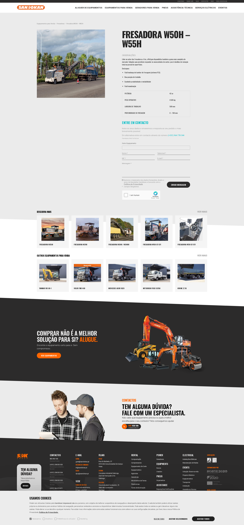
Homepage (180, 1)
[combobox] (156, 148)
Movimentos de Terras (138, 481)
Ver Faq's (25, 486)
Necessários (36, 519)
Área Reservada (221, 1)
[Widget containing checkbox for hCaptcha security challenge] (141, 195)
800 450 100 (54, 459)
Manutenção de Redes (190, 463)
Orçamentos (160, 480)
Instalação (186, 486)
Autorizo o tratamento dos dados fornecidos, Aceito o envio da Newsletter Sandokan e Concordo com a (144, 182)
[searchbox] (123, 147)
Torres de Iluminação (138, 488)
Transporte (186, 482)
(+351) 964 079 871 (56, 488)
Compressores (136, 463)
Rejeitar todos (159, 519)
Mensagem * (126, 163)
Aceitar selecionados (178, 518)
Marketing (83, 519)
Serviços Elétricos (205, 8)
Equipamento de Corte (139, 466)
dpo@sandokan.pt (82, 474)
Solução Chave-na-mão (191, 472)
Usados (159, 472)
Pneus (165, 8)
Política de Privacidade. (48, 512)
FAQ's (212, 1)
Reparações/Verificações (165, 489)
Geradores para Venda (147, 8)
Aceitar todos (203, 518)
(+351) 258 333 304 (56, 472)
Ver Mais (202, 212)
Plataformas (135, 484)
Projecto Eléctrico (188, 475)
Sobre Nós (190, 1)
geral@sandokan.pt (82, 462)
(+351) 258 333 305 (56, 480)
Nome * (125, 153)
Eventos (222, 8)
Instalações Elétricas (190, 459)
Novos (158, 468)
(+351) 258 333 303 (56, 465)
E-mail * (160, 158)
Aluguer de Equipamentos (88, 8)
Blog (197, 1)
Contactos (204, 1)
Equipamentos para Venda (119, 8)
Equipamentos (188, 479)
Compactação (136, 459)
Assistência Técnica (182, 8)
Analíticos (48, 519)
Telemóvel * (161, 153)
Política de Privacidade (133, 184)
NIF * (124, 158)
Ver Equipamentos (49, 355)
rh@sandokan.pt (81, 468)
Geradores (135, 477)
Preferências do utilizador (66, 519)
